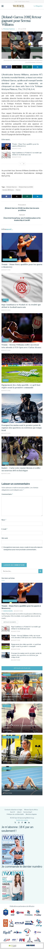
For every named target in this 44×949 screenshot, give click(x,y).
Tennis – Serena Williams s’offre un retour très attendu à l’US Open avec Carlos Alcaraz (26, 637)
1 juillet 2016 (8, 793)
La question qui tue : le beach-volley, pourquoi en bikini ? (19, 695)
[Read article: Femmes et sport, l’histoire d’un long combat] (22, 780)
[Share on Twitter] (17, 67)
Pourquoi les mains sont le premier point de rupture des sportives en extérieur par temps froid (22, 427)
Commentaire (7, 494)
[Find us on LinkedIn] (29, 822)
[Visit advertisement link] (22, 945)
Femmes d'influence (11, 737)
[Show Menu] (2, 6)
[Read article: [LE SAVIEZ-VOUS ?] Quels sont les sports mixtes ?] (22, 718)
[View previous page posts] (20, 163)
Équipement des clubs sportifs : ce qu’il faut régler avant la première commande (26, 645)
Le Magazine (38, 6)
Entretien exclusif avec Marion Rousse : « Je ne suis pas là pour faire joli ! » (21, 757)
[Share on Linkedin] (37, 67)
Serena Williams (8, 190)
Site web (5, 538)
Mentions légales (31, 814)
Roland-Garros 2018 (26, 187)
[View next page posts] (23, 163)
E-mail (5, 529)
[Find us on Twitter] (15, 822)
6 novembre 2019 (9, 699)
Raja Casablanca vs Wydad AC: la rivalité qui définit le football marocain (26, 154)
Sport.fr (12, 812)
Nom (4, 520)
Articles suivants (10, 622)
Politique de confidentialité (15, 814)
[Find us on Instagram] (19, 822)
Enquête (7, 674)
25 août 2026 (6, 433)
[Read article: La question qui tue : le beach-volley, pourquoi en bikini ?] (22, 687)
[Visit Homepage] (18, 6)
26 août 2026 (17, 148)
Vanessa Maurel (8, 611)
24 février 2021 (8, 761)
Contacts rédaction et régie (13, 809)
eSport (19, 812)
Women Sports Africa (31, 809)
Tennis (18, 190)
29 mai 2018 (22, 29)
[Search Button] (40, 571)
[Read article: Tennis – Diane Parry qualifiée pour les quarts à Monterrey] (6, 146)
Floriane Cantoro (9, 29)
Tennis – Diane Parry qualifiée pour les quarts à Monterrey (25, 145)
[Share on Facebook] (6, 67)
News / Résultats (10, 259)
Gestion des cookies (22, 820)
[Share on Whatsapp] (27, 67)
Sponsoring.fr (27, 812)
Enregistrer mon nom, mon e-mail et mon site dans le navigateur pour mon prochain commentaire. (23, 548)
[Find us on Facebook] (22, 822)
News (6, 300)
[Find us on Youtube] (25, 822)
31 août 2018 (8, 730)
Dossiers (7, 768)
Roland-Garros (12, 187)
